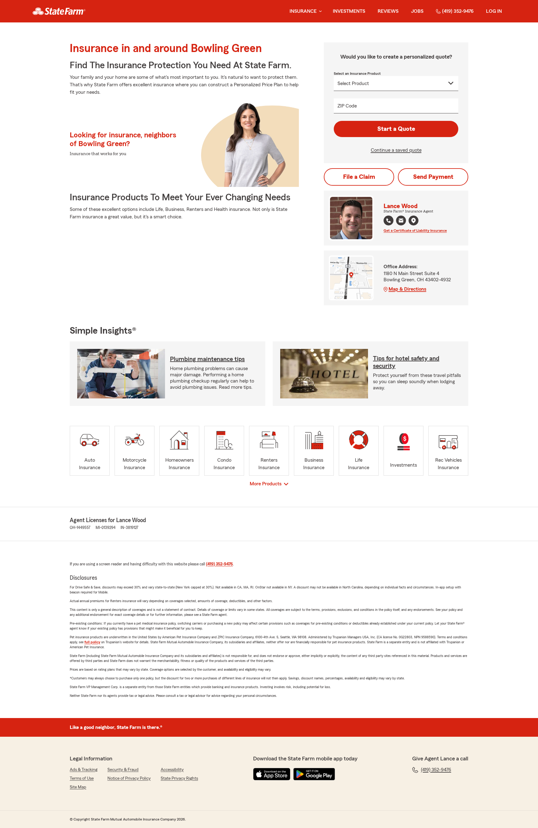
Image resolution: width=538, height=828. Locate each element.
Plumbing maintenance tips (207, 359)
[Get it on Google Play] (314, 774)
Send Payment (433, 177)
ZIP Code (347, 105)
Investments (349, 11)
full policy (92, 642)
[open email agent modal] (401, 221)
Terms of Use (82, 778)
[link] (59, 11)
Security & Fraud (123, 770)
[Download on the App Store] (271, 774)
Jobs (417, 11)
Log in (494, 11)
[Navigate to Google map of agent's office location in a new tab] (413, 221)
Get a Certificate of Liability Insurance (415, 230)
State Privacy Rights (179, 778)
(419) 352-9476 (458, 11)
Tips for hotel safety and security (406, 362)
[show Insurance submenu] (319, 11)
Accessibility (172, 770)
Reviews (388, 11)
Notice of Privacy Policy (129, 778)
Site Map (78, 787)
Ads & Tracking (83, 770)
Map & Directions (407, 289)
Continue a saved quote (396, 150)
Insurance (303, 11)
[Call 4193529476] (389, 221)
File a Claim (359, 177)
